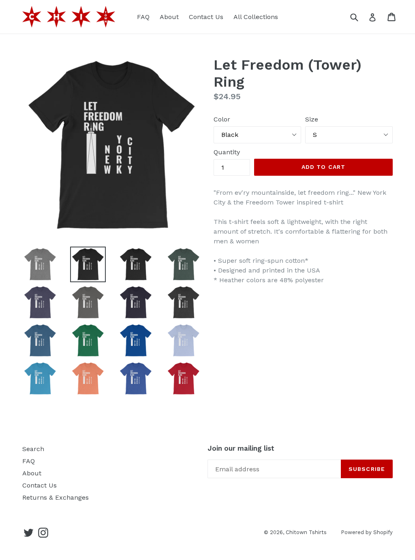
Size (311, 119)
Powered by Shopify (367, 532)
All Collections (255, 17)
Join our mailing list (241, 448)
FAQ (143, 17)
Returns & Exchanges (55, 497)
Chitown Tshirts (306, 532)
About (169, 17)
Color (222, 119)
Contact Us (206, 17)
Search (33, 449)
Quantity (227, 152)
